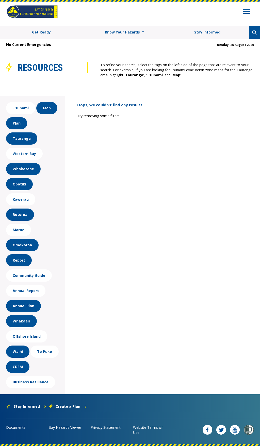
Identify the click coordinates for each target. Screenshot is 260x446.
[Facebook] (207, 430)
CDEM (18, 366)
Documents (15, 427)
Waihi (18, 351)
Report (19, 260)
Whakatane (23, 168)
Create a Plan (68, 406)
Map (47, 108)
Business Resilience (30, 382)
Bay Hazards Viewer (64, 427)
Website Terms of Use (147, 430)
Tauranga (22, 138)
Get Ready (41, 32)
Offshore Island (27, 336)
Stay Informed (207, 32)
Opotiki (19, 184)
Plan (17, 123)
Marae (18, 229)
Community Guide (29, 275)
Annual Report (26, 290)
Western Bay (24, 153)
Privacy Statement (106, 427)
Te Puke (44, 351)
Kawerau (21, 199)
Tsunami (21, 108)
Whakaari (21, 321)
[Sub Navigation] (246, 12)
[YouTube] (235, 430)
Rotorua (20, 214)
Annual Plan (23, 305)
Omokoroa (22, 245)
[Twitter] (221, 430)
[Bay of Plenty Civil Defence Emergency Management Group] (32, 12)
